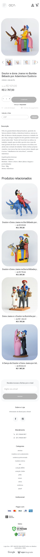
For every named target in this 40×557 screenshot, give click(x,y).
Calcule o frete (6, 113)
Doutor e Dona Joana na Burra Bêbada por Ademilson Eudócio (20, 269)
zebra (20, 482)
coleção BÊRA (20, 468)
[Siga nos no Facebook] (15, 419)
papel (20, 488)
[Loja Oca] (12, 5)
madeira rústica (20, 461)
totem (20, 478)
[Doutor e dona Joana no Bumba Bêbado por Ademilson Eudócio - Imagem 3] (26, 62)
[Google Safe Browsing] (20, 534)
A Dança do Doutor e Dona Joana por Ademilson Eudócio (20, 363)
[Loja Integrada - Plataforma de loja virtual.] (25, 552)
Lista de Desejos (9, 108)
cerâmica (20, 485)
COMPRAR (24, 99)
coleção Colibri (20, 471)
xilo (20, 464)
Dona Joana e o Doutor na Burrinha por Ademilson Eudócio (20, 316)
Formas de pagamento (30, 108)
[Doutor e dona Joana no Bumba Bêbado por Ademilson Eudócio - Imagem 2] (17, 62)
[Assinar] (20, 396)
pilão (20, 475)
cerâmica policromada (20, 457)
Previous (2, 62)
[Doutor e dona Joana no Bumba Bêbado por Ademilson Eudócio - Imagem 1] (8, 62)
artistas (20, 450)
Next (37, 61)
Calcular (34, 117)
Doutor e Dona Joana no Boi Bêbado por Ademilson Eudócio (20, 222)
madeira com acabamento (20, 454)
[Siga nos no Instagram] (23, 419)
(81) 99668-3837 (21, 434)
